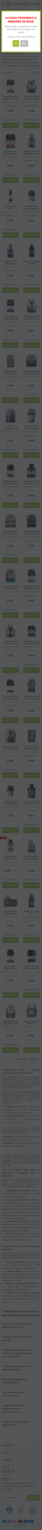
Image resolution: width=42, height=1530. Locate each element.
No (24, 43)
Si (16, 43)
